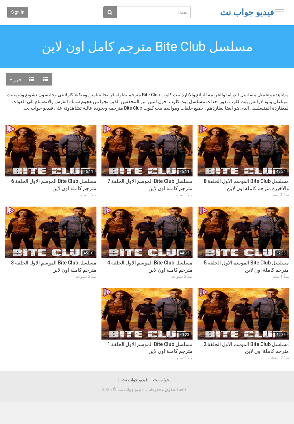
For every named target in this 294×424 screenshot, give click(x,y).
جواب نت (161, 379)
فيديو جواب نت (247, 12)
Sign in (17, 12)
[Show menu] (279, 12)
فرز (16, 79)
